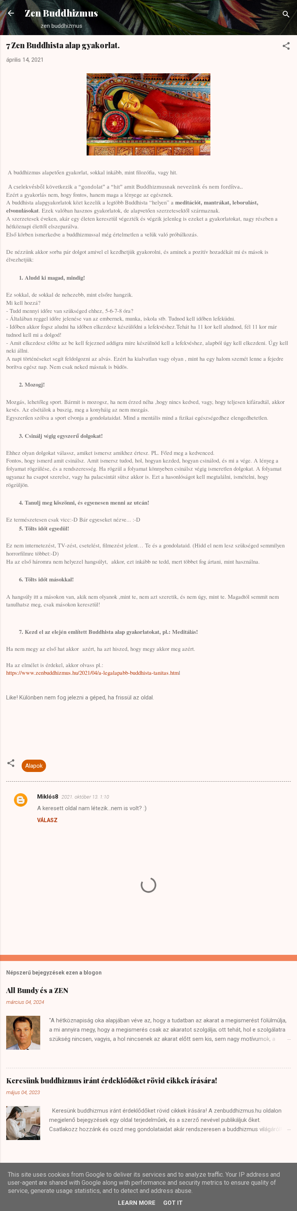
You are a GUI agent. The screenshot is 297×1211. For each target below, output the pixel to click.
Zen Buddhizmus (61, 13)
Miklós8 (47, 796)
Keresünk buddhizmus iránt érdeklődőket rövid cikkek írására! (111, 1080)
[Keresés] (286, 15)
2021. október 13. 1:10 (85, 797)
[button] (286, 47)
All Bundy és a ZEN (37, 990)
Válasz (47, 820)
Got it (173, 1202)
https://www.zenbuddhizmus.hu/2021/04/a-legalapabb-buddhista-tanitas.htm (92, 672)
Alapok (34, 765)
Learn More (136, 1202)
